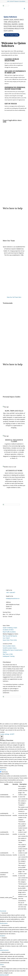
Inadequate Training (8, 656)
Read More (7, 432)
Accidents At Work (8, 630)
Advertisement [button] (4, 950)
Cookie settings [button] (4, 734)
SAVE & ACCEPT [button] (4, 975)
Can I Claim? (6, 638)
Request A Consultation (20, 1)
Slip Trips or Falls (8, 654)
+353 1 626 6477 (10, 592)
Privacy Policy (7, 620)
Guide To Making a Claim (10, 627)
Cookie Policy (6, 622)
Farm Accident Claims (9, 646)
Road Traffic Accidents (9, 632)
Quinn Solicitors (10, 17)
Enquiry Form (8, 223)
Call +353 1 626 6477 (10, 228)
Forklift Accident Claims (10, 648)
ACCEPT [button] (12, 734)
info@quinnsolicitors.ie (12, 598)
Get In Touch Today (11, 35)
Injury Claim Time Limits (10, 640)
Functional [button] (3, 911)
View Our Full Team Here (14, 297)
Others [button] (2, 964)
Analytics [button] (2, 936)
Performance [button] (4, 923)
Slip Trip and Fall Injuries (10, 636)
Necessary (5, 772)
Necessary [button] (3, 769)
